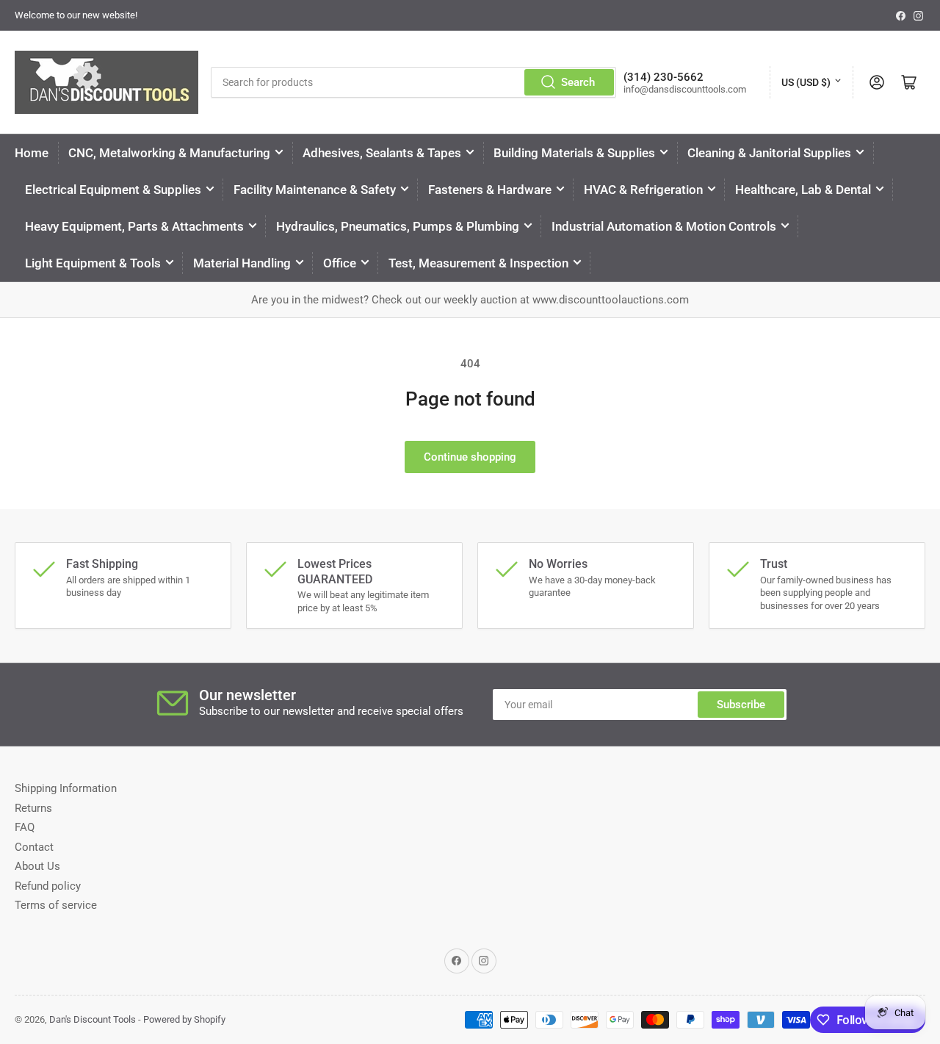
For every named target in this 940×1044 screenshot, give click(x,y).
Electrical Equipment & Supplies (113, 189)
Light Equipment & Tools (93, 263)
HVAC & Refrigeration (643, 189)
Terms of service (56, 905)
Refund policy (48, 886)
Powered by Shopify (184, 1019)
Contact (34, 847)
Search (578, 82)
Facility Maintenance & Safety (315, 189)
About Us (37, 866)
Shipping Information (66, 788)
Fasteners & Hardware (490, 189)
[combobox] (413, 82)
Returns (33, 808)
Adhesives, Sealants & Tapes (382, 152)
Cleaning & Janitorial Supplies (769, 152)
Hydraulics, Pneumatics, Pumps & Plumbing (397, 226)
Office (339, 263)
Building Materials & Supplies (574, 152)
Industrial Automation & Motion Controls (664, 226)
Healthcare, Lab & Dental (803, 189)
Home (31, 152)
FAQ (25, 827)
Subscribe (741, 704)
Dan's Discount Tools (92, 1019)
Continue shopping (470, 457)
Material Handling (242, 263)
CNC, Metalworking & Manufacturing (169, 152)
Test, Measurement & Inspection (478, 263)
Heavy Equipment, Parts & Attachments (134, 226)
